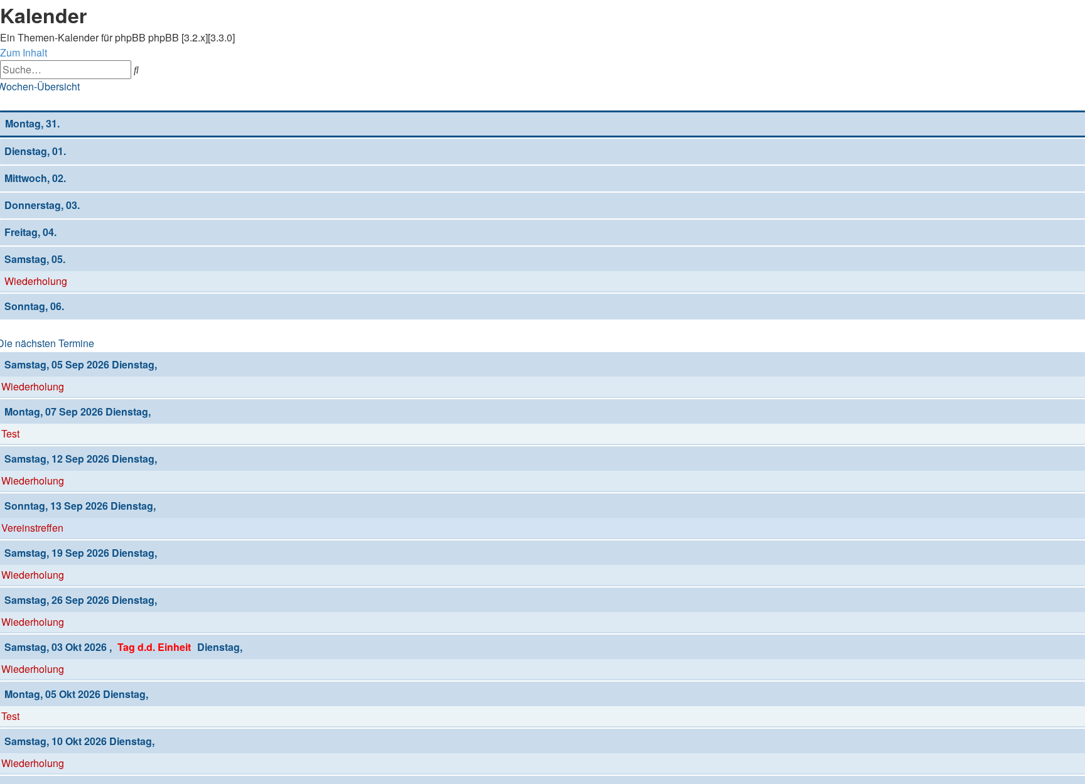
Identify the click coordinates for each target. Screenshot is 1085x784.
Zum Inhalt (23, 52)
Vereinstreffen (32, 527)
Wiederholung (35, 281)
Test (10, 433)
